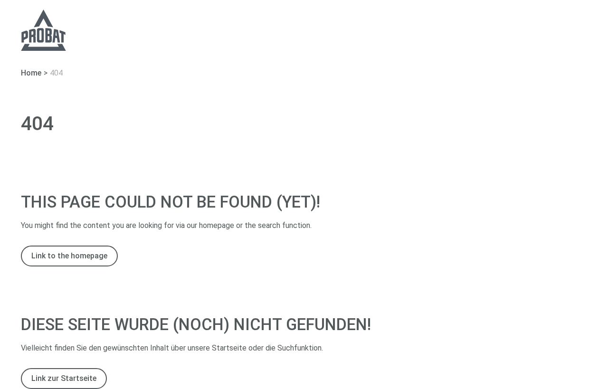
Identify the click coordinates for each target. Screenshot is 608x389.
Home (31, 72)
